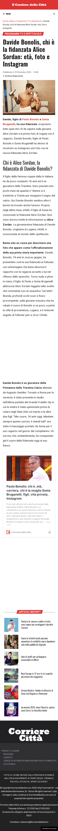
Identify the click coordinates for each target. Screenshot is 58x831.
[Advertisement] (29, 350)
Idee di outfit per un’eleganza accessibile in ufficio (33, 658)
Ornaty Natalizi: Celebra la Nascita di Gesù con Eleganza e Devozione (37, 692)
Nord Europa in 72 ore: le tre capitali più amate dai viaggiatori (37, 675)
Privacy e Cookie (10, 751)
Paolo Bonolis (30, 119)
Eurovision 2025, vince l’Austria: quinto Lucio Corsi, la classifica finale (37, 709)
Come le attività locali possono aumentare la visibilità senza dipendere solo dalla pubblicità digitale (38, 641)
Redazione (8, 754)
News (12, 21)
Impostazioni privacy (49, 828)
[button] (54, 13)
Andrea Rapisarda (14, 76)
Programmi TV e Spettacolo (29, 21)
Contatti (8, 757)
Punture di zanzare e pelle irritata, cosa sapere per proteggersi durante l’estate (37, 624)
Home (5, 21)
